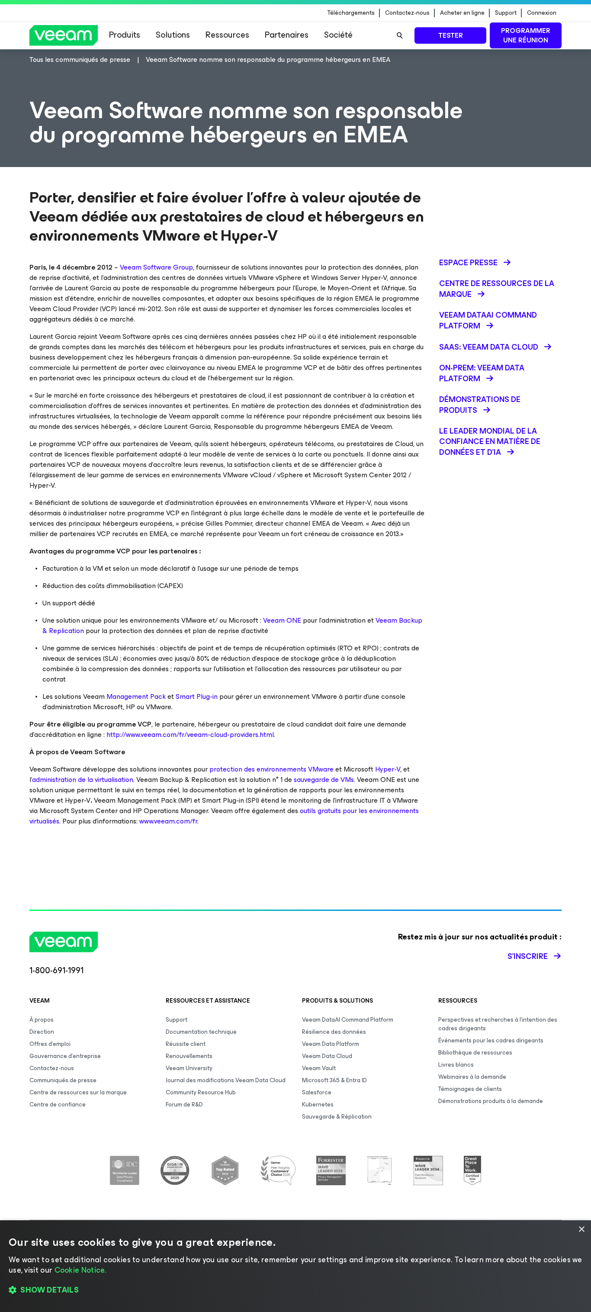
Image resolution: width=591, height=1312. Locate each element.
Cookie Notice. (80, 1270)
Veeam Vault (319, 1068)
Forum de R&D (184, 1104)
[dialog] (295, 1266)
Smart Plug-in (197, 696)
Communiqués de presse (62, 1080)
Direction (41, 1032)
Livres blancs (456, 1065)
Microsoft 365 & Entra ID (334, 1080)
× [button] (581, 1229)
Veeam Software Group (156, 267)
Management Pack (136, 696)
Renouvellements (189, 1056)
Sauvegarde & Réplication (337, 1117)
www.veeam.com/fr (168, 821)
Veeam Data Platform (330, 1044)
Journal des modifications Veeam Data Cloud (226, 1080)
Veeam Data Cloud (327, 1056)
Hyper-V (387, 769)
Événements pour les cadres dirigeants (490, 1040)
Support (506, 13)
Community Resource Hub (201, 1092)
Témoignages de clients (470, 1089)
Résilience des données (334, 1032)
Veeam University (189, 1068)
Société (338, 35)
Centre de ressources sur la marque (78, 1092)
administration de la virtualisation (82, 779)
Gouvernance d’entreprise (65, 1056)
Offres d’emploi (50, 1044)
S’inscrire (527, 956)
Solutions (173, 35)
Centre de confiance (57, 1104)
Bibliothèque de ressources (475, 1053)
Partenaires (286, 35)
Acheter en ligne (462, 13)
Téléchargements (351, 13)
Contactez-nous (407, 13)
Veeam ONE (282, 620)
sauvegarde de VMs (324, 779)
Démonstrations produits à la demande (490, 1101)
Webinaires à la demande (472, 1077)
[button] (295, 1290)
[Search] (400, 35)
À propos (41, 1020)
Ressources (227, 35)
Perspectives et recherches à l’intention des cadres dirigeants (497, 1024)
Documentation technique (201, 1032)
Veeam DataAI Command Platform (347, 1020)
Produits (124, 35)
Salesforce (316, 1092)
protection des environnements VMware (271, 769)
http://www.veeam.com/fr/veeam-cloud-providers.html (190, 734)
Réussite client (186, 1044)
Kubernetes (318, 1104)
